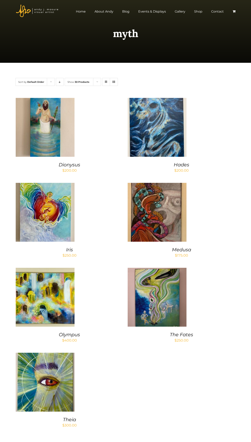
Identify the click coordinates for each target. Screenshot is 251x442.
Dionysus (69, 165)
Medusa (181, 249)
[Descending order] (60, 82)
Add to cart (33, 128)
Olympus (69, 334)
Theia (69, 419)
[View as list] (114, 82)
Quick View (57, 128)
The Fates (181, 334)
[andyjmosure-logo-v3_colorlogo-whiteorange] (37, 6)
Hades (181, 165)
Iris (69, 249)
